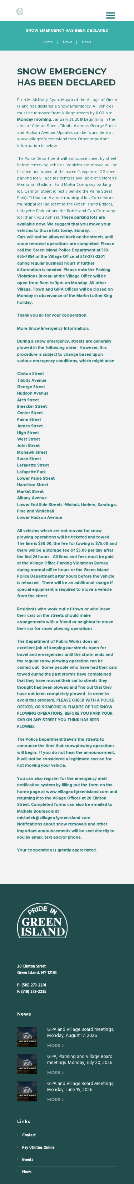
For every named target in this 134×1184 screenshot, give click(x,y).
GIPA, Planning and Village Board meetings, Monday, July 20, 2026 (80, 1059)
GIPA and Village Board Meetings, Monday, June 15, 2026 (80, 1086)
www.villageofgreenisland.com (46, 139)
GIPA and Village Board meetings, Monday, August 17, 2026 (80, 1032)
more (53, 1045)
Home (48, 42)
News (67, 42)
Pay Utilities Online (38, 1148)
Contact (29, 1135)
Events (27, 1160)
